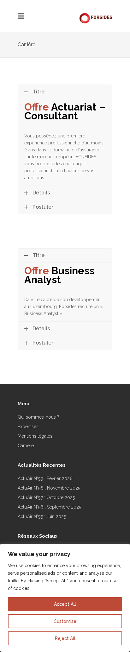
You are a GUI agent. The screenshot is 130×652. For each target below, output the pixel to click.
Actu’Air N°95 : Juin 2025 (42, 516)
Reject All (65, 638)
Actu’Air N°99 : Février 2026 (45, 478)
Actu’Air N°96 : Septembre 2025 (49, 507)
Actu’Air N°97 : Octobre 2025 (46, 497)
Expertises (28, 426)
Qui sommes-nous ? (38, 417)
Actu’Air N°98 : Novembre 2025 (49, 488)
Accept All (65, 604)
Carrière (26, 445)
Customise (65, 621)
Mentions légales (35, 436)
